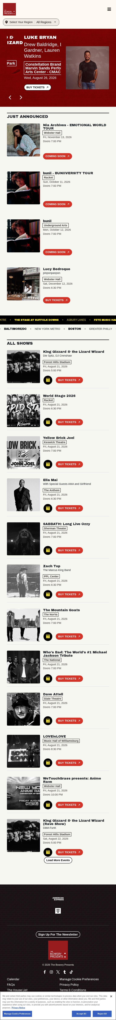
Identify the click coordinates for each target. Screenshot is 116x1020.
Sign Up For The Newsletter (58, 934)
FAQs (11, 984)
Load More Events (58, 860)
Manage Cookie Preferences (17, 1014)
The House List (17, 990)
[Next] (20, 97)
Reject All (102, 1014)
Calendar (13, 979)
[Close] (111, 996)
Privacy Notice (18, 1008)
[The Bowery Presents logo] (9, 9)
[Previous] (10, 97)
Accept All (81, 1014)
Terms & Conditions (73, 990)
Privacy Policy (69, 984)
